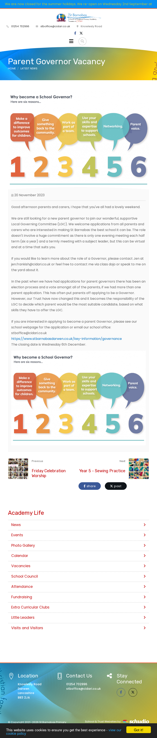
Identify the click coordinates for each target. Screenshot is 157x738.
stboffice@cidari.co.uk (55, 26)
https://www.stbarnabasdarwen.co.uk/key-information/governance (66, 338)
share (91, 486)
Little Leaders (23, 617)
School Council (24, 576)
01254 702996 (19, 26)
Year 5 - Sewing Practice (102, 470)
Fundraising (21, 597)
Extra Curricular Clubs (30, 607)
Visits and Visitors (27, 627)
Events (17, 535)
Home (12, 68)
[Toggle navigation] (71, 41)
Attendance (22, 586)
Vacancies (20, 565)
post (117, 486)
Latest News (29, 68)
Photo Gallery (23, 545)
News (16, 524)
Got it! (138, 729)
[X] (81, 33)
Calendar (19, 555)
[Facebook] (75, 33)
